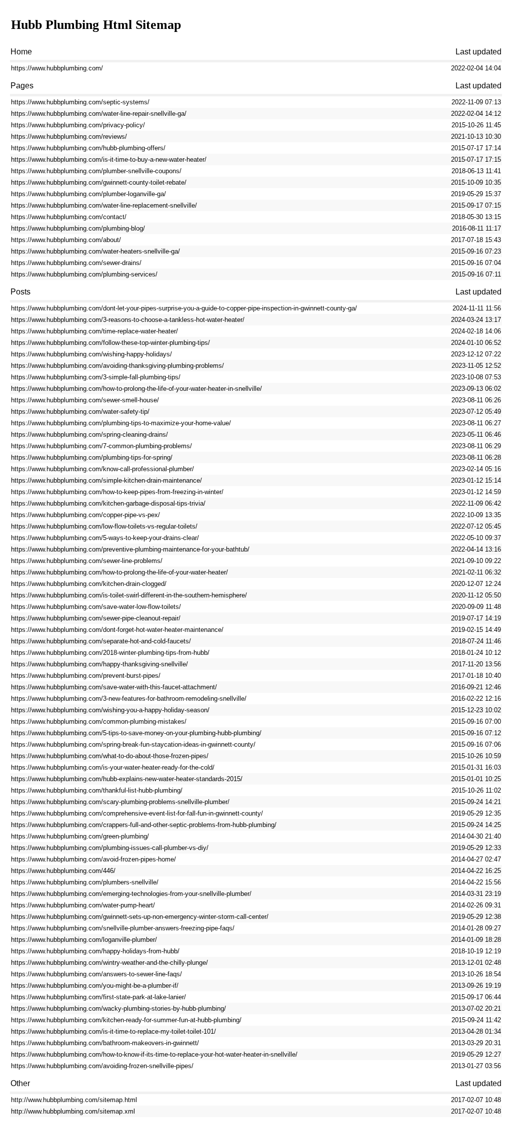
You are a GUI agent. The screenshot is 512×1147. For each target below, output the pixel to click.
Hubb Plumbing (55, 24)
